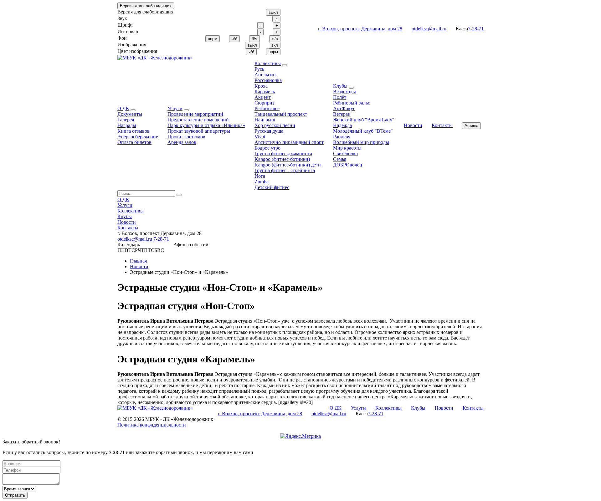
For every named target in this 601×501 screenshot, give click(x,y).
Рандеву (341, 136)
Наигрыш (264, 119)
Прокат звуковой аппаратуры (198, 131)
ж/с (275, 38)
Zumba (261, 181)
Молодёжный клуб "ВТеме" (363, 131)
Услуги (174, 108)
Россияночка (268, 80)
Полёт (339, 97)
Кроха (261, 86)
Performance (267, 108)
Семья (339, 159)
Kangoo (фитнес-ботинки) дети (287, 164)
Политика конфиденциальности (151, 424)
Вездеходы (344, 91)
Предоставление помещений (198, 119)
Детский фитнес (271, 187)
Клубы (340, 86)
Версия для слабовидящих (146, 5)
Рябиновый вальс (351, 102)
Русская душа (268, 131)
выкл (273, 12)
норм (212, 38)
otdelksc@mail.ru (429, 28)
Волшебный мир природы (361, 142)
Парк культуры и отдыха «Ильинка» (206, 125)
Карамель (264, 91)
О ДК (123, 108)
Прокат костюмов (186, 136)
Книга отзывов (133, 131)
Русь (259, 69)
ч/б (234, 38)
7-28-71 (476, 28)
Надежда (342, 125)
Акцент (262, 97)
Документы (129, 114)
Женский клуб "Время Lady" (363, 119)
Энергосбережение (137, 136)
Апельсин (265, 74)
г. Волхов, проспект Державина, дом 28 (360, 28)
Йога (259, 176)
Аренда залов (181, 142)
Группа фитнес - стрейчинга (284, 170)
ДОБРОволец (347, 164)
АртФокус (344, 108)
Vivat (259, 136)
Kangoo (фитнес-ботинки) (282, 159)
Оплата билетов (134, 142)
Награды (126, 125)
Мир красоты (347, 148)
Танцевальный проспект (280, 114)
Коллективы (267, 63)
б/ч (254, 38)
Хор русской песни (274, 125)
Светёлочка (345, 153)
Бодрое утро (267, 148)
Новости (413, 125)
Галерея (125, 119)
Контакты (442, 125)
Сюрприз (264, 102)
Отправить (15, 495)
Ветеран (342, 114)
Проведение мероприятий (195, 114)
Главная (138, 260)
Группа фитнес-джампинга (283, 153)
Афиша (471, 125)
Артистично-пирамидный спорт (289, 142)
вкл (274, 45)
